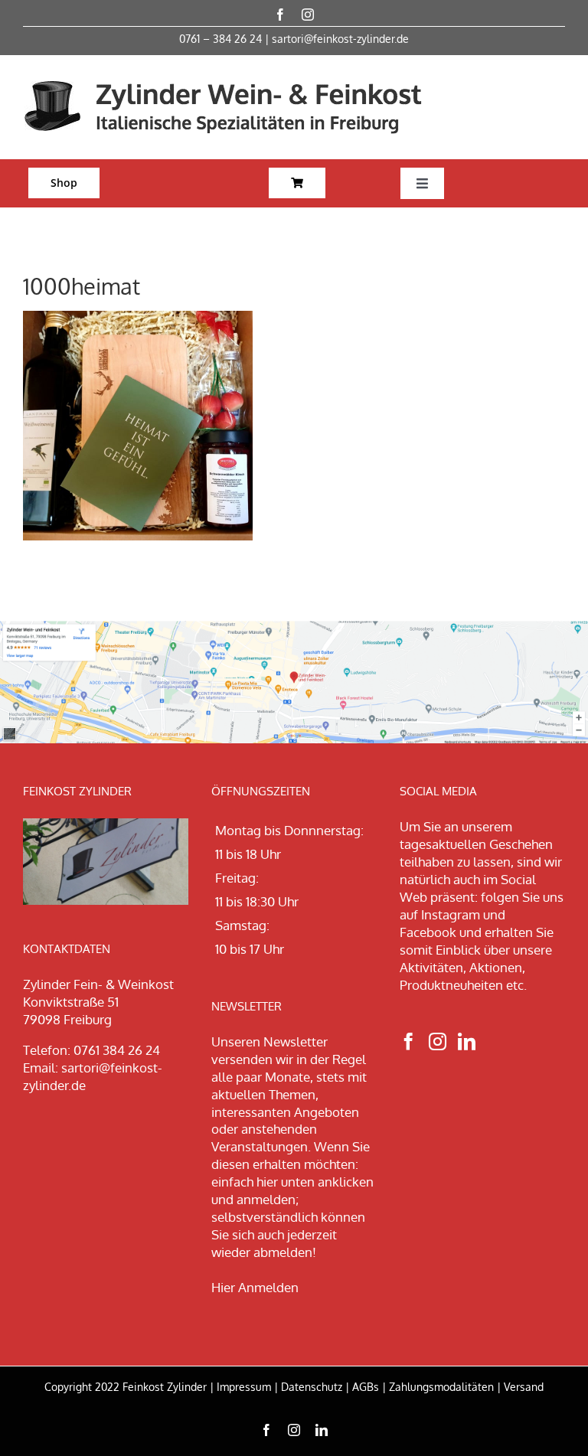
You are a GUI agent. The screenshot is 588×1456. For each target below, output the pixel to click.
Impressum (244, 1386)
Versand (524, 1386)
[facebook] (280, 14)
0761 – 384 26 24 (220, 38)
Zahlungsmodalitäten (441, 1386)
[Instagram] (437, 1041)
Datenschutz (311, 1386)
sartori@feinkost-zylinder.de (340, 38)
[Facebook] (408, 1041)
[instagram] (308, 14)
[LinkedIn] (466, 1041)
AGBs (365, 1386)
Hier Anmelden (255, 1287)
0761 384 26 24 (117, 1050)
